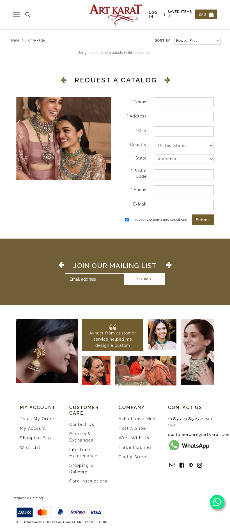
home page (35, 40)
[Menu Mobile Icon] (16, 14)
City (142, 130)
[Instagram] (199, 465)
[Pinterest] (191, 465)
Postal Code (140, 173)
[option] (113, 348)
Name (140, 101)
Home (14, 40)
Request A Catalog (28, 498)
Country (138, 144)
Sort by (162, 41)
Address (138, 116)
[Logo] (116, 14)
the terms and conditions (167, 219)
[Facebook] (182, 465)
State (141, 158)
